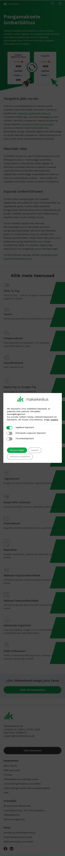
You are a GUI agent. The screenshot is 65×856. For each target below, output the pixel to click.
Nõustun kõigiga (17, 450)
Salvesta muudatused (20, 457)
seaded (54, 419)
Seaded (34, 450)
